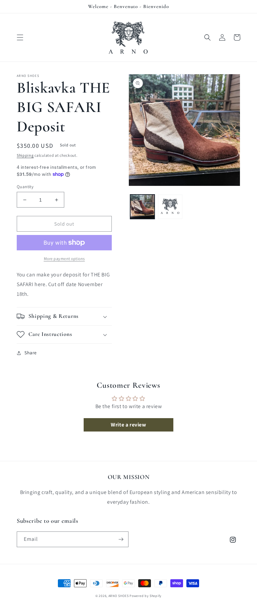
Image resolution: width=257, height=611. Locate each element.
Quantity (25, 187)
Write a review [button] (128, 424)
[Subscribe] (120, 539)
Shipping (25, 155)
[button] (20, 37)
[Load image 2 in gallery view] (170, 207)
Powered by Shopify (146, 596)
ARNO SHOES (118, 596)
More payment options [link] (64, 258)
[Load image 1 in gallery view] (142, 207)
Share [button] (30, 353)
